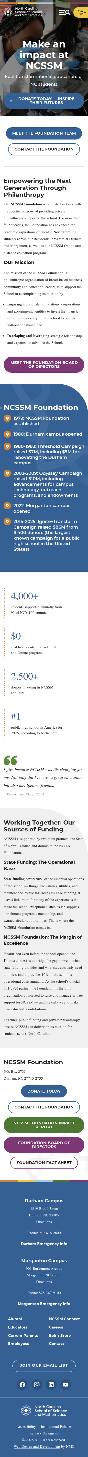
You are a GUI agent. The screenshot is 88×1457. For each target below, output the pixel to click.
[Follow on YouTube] (65, 1384)
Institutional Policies (56, 1426)
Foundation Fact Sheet (44, 1163)
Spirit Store (60, 1336)
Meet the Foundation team (44, 133)
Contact (56, 1344)
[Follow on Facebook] (22, 1384)
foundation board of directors (44, 1145)
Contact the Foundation (44, 149)
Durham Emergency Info (44, 1244)
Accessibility (26, 1426)
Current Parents (23, 1336)
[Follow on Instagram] (36, 1384)
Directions (44, 1221)
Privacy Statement (44, 1433)
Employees (18, 1344)
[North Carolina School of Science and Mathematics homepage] (23, 11)
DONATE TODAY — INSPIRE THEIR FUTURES (46, 101)
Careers (56, 1327)
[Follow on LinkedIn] (51, 1384)
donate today (44, 1091)
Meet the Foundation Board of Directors (44, 365)
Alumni (15, 1319)
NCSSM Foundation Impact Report (44, 1125)
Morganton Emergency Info (44, 1304)
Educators (17, 1327)
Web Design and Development (37, 1446)
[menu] (73, 12)
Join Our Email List (44, 1365)
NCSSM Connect (64, 1319)
